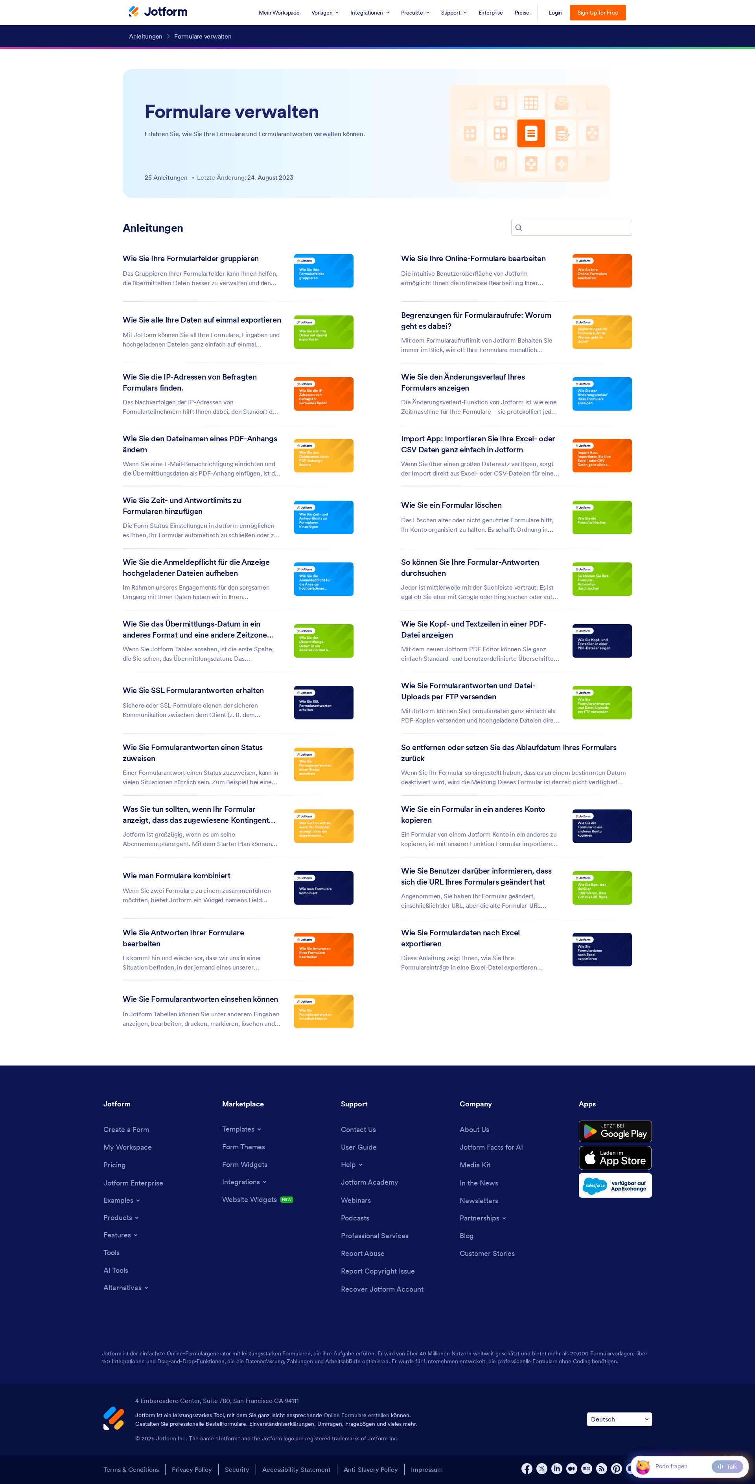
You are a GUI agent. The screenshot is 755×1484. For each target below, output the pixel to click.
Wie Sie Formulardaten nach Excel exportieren (460, 938)
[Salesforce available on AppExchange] (615, 1185)
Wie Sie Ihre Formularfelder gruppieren (191, 258)
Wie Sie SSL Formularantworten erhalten (193, 690)
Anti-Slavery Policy (371, 1469)
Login (555, 12)
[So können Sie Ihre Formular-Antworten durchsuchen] (602, 579)
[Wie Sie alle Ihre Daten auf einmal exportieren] (324, 332)
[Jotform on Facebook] (526, 1468)
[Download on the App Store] (615, 1158)
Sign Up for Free (598, 12)
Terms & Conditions (131, 1469)
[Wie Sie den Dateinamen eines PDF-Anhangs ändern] (324, 456)
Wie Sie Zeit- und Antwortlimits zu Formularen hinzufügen (182, 505)
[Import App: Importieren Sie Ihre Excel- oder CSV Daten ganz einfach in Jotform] (602, 456)
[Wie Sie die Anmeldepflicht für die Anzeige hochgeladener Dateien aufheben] (324, 579)
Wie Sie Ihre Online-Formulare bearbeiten (473, 258)
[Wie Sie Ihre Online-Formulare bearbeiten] (602, 271)
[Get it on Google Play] (615, 1132)
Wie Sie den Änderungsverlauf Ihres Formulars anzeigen (463, 382)
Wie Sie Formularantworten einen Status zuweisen (193, 752)
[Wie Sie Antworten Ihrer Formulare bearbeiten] (324, 950)
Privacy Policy (192, 1469)
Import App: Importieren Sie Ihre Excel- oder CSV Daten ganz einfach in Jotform (478, 444)
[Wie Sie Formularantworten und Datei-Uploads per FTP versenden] (602, 703)
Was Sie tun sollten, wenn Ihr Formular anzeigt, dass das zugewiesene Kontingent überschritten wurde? (196, 815)
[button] (519, 228)
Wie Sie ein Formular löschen (451, 505)
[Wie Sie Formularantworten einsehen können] (324, 1011)
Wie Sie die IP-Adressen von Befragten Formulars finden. (189, 382)
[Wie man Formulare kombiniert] (324, 888)
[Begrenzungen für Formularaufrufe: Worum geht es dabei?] (602, 332)
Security (237, 1469)
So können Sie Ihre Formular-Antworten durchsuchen (470, 567)
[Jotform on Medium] (571, 1468)
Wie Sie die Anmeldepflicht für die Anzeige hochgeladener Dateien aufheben (196, 567)
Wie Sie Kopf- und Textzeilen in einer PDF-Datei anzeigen (474, 629)
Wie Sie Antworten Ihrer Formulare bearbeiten (183, 938)
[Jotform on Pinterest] (616, 1468)
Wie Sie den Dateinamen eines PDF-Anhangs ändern (200, 444)
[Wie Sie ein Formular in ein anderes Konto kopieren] (602, 826)
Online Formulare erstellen (356, 1415)
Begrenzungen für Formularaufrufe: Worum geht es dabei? (476, 320)
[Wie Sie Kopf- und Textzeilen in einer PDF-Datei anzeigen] (602, 641)
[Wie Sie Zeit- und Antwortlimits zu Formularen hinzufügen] (324, 517)
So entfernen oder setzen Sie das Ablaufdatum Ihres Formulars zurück (509, 752)
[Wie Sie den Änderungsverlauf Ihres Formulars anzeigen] (602, 394)
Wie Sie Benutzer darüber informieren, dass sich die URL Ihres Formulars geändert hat (476, 876)
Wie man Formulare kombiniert (176, 875)
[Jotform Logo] (158, 12)
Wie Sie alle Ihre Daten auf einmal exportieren (202, 320)
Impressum (427, 1469)
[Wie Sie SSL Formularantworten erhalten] (324, 703)
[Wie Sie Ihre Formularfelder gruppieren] (324, 271)
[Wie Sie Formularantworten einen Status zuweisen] (324, 764)
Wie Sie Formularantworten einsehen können (200, 999)
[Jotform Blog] (586, 1468)
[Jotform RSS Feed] (601, 1468)
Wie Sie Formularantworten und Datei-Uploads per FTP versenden (468, 691)
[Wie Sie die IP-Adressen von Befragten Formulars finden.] (324, 394)
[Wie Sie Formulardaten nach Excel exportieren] (602, 950)
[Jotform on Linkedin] (556, 1468)
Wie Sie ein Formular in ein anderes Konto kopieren (473, 814)
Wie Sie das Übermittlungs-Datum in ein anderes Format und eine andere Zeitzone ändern (195, 630)
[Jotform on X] (541, 1468)
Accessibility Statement (296, 1469)
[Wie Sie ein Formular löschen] (602, 517)
